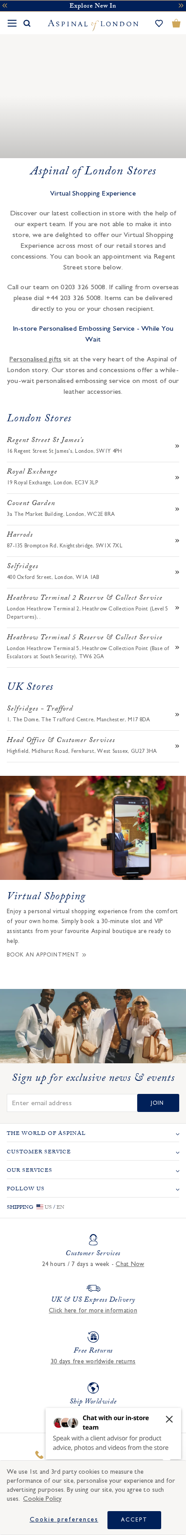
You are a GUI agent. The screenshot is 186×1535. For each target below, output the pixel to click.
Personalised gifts (35, 359)
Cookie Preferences (64, 1520)
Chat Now (130, 1264)
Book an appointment (43, 954)
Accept (134, 1519)
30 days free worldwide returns (93, 1361)
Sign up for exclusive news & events (93, 1079)
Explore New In (93, 6)
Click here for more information (93, 1310)
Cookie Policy (42, 1498)
